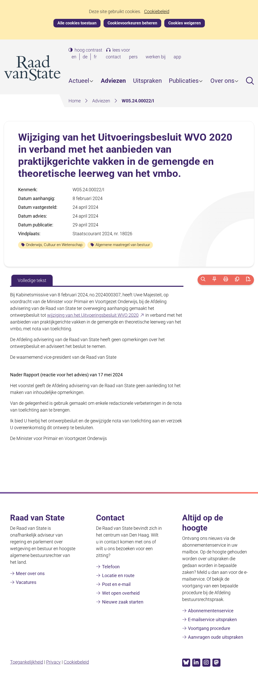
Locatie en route (118, 575)
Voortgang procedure (209, 628)
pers (133, 56)
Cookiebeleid (156, 11)
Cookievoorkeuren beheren (132, 23)
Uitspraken (147, 80)
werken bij (156, 56)
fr (96, 57)
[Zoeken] (203, 280)
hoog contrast (88, 50)
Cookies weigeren (184, 23)
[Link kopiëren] (237, 280)
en (75, 57)
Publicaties (184, 80)
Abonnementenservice (211, 610)
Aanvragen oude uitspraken (215, 637)
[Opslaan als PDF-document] (248, 280)
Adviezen (113, 80)
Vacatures (26, 582)
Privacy (53, 662)
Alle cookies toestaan (76, 23)
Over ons (222, 80)
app (177, 56)
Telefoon (111, 566)
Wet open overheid (121, 593)
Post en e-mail (116, 584)
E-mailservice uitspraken (212, 619)
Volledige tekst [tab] (32, 280)
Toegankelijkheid (26, 662)
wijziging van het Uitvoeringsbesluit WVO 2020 (95, 315)
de (86, 57)
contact (113, 56)
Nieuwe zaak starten (122, 602)
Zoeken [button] (250, 81)
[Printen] (225, 280)
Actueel (79, 80)
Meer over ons (30, 573)
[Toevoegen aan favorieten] (214, 280)
